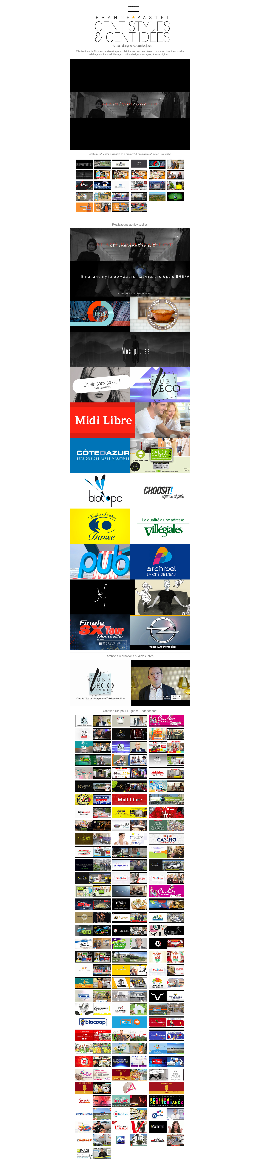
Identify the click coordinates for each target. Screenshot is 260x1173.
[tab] (84, 164)
